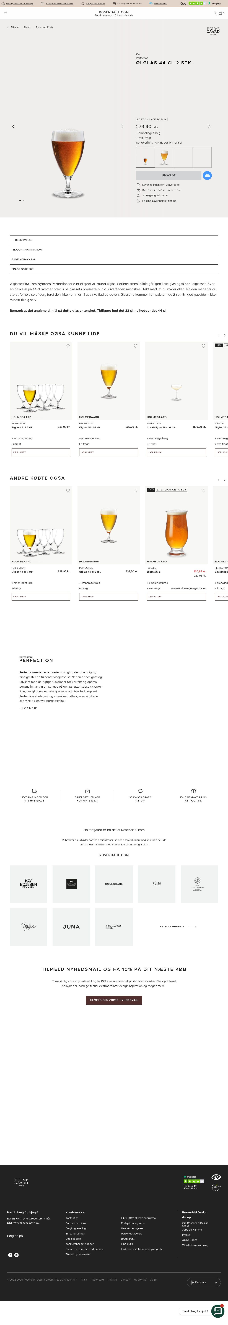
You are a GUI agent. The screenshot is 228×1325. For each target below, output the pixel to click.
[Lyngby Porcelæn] (199, 884)
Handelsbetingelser (132, 1228)
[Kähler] (71, 884)
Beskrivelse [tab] (23, 240)
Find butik (127, 1244)
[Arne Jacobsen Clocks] (114, 927)
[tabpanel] (114, 297)
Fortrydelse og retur (133, 1223)
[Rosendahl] (114, 884)
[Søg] (215, 13)
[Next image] (122, 126)
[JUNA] (71, 927)
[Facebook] (10, 1255)
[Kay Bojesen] (28, 884)
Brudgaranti (128, 1239)
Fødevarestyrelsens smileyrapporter (142, 1249)
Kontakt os (72, 1218)
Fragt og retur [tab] (22, 269)
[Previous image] (13, 126)
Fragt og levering (76, 1228)
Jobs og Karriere (192, 1230)
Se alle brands (172, 926)
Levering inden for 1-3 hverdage (19, 3)
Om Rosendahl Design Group (195, 1224)
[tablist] (114, 254)
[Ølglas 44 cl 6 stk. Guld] (57, 425)
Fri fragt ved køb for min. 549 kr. (59, 3)
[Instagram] (16, 1255)
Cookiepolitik (73, 1239)
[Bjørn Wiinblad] (28, 927)
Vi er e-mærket (160, 3)
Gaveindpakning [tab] (23, 259)
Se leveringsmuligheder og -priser (159, 142)
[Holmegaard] (156, 884)
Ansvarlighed (190, 1240)
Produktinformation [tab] (27, 250)
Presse (186, 1235)
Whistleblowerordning (195, 1245)
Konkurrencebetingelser (80, 1244)
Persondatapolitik (131, 1234)
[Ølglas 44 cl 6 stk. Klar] (65, 425)
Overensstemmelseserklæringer (84, 1249)
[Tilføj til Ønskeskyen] (207, 175)
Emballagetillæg (75, 1234)
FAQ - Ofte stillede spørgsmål (138, 1218)
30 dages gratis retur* (95, 3)
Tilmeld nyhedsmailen (78, 1254)
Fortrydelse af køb (76, 1223)
